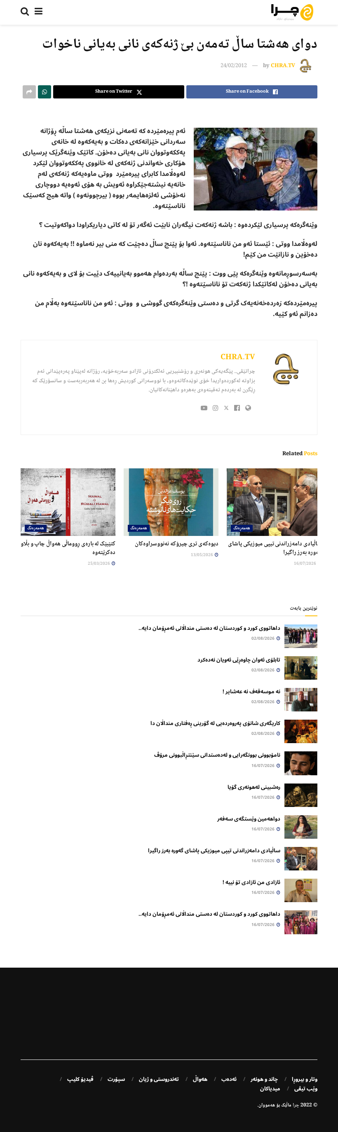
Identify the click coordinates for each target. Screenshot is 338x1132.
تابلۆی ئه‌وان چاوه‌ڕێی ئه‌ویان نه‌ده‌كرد (238, 660)
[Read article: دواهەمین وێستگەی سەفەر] (300, 827)
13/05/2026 (202, 555)
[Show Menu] (38, 12)
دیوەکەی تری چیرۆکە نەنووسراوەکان (176, 544)
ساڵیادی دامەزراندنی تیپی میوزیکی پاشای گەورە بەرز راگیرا (275, 548)
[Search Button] (25, 12)
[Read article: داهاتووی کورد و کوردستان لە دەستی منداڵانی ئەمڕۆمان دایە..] (300, 636)
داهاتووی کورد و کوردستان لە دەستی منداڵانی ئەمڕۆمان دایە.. (209, 628)
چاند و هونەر (264, 1079)
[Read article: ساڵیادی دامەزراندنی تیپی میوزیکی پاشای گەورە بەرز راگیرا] (274, 502)
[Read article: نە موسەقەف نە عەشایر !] (300, 699)
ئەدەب (229, 1079)
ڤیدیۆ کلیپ (80, 1079)
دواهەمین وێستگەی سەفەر (248, 819)
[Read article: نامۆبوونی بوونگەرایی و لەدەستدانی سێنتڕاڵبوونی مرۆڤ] (300, 763)
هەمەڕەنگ (241, 528)
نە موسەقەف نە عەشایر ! (251, 691)
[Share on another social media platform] (29, 91)
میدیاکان (270, 1089)
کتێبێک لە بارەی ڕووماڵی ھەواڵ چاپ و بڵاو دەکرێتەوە (68, 548)
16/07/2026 (305, 563)
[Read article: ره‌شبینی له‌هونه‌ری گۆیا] (300, 795)
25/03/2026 (99, 563)
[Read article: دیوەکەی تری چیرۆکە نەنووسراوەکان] (171, 502)
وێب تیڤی (305, 1089)
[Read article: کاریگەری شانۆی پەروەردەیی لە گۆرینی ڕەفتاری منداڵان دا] (300, 731)
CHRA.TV (283, 65)
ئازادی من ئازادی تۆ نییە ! (251, 882)
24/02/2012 (234, 65)
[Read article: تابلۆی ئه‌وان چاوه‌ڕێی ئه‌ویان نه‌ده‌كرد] (300, 668)
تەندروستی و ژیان (159, 1079)
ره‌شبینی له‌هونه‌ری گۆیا (254, 787)
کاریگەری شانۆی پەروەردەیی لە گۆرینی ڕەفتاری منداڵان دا (215, 723)
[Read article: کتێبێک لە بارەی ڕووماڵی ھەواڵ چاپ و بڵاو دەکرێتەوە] (68, 502)
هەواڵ (200, 1079)
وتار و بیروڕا (304, 1079)
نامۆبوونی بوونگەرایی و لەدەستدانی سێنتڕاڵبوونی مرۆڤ (217, 755)
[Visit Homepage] (292, 12)
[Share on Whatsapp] (44, 91)
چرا (296, 1105)
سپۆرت (116, 1079)
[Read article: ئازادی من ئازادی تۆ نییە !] (300, 890)
